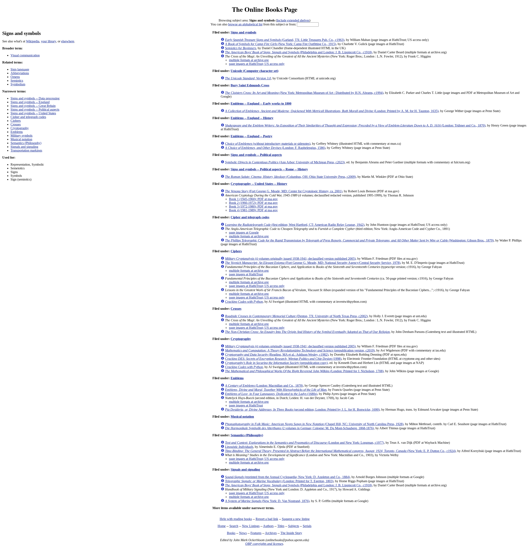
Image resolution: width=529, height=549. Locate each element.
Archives (271, 533)
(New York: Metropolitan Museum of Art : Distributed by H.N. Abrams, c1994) (304, 92)
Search (233, 526)
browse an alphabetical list (245, 24)
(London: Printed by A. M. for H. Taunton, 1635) (331, 111)
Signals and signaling (24, 146)
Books (231, 533)
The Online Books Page (264, 9)
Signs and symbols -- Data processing (35, 98)
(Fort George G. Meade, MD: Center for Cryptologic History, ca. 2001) (283, 191)
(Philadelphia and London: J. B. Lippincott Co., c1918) (298, 52)
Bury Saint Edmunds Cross (250, 85)
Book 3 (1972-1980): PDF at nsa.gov (253, 206)
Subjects (293, 526)
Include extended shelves (293, 20)
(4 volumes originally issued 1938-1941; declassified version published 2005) (290, 258)
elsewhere (67, 41)
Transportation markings (26, 150)
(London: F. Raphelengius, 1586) (275, 148)
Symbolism (18, 84)
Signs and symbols (243, 32)
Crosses (16, 124)
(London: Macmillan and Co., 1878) (264, 385)
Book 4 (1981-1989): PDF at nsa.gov (253, 210)
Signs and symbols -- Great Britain (33, 106)
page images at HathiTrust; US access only (257, 64)
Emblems (17, 132)
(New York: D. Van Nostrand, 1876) (267, 501)
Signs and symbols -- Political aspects (35, 109)
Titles (280, 526)
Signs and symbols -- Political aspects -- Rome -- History (269, 169)
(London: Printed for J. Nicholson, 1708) (304, 371)
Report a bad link (267, 519)
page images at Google (244, 232)
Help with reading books (236, 519)
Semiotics (17, 80)
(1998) (283, 358)
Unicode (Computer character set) (254, 71)
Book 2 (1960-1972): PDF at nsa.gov (253, 203)
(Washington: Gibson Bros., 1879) (359, 240)
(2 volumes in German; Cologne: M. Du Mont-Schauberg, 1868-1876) (299, 428)
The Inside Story (291, 533)
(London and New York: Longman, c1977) (304, 442)
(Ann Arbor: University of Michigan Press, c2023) (285, 162)
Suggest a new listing (296, 519)
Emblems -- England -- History (252, 118)
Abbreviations (20, 73)
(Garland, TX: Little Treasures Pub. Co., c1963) (284, 40)
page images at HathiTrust (246, 274)
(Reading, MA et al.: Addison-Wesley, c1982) (276, 354)
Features (255, 533)
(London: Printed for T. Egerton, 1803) (279, 481)
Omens (15, 77)
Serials (307, 526)
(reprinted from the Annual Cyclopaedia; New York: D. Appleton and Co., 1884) (287, 477)
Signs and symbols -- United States (33, 113)
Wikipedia (32, 41)
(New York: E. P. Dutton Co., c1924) (340, 451)
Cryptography (20, 128)
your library (48, 41)
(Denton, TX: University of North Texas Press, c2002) (296, 316)
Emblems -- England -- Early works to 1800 (261, 103)
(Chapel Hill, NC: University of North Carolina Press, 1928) (314, 424)
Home (222, 526)
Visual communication (25, 55)
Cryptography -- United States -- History (259, 183)
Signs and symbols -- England (30, 102)
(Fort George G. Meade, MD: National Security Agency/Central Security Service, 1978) (312, 262)
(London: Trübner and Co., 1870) (355, 125)
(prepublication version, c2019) (300, 350)
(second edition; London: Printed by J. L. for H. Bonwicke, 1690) (302, 409)
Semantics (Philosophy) (26, 143)
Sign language (20, 69)
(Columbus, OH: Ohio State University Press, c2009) (290, 176)
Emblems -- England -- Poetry (251, 136)
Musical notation (21, 139)
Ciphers (16, 120)
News (243, 533)
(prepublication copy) (276, 363)
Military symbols (21, 135)
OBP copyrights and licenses (264, 543)
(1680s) (271, 394)
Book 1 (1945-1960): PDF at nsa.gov (253, 199)
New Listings (251, 526)
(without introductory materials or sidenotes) (267, 143)
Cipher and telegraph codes (28, 117)
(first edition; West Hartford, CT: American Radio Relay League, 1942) (294, 224)
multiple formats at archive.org (249, 60)
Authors (268, 526)
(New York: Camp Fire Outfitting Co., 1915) (280, 44)
